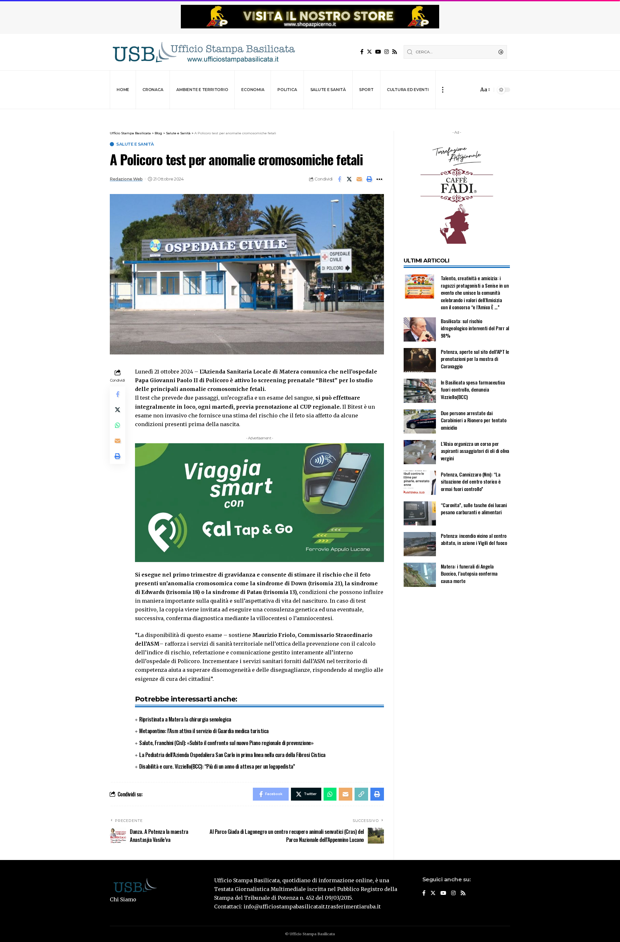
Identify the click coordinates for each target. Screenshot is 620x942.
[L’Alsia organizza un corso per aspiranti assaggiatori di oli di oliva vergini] (420, 452)
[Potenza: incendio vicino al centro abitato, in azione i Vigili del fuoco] (420, 544)
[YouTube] (378, 51)
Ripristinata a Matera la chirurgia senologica (185, 719)
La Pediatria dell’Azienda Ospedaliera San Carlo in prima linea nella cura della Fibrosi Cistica (232, 755)
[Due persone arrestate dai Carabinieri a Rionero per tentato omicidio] (420, 421)
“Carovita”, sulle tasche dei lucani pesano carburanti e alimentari (474, 508)
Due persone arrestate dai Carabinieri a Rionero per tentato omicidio (474, 420)
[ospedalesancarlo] (310, 113)
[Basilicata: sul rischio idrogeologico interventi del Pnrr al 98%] (420, 329)
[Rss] (394, 51)
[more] (442, 89)
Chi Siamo (123, 899)
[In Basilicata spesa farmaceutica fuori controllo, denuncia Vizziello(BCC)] (420, 391)
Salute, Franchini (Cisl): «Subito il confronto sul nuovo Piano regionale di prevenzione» (226, 743)
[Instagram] (386, 51)
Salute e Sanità (135, 144)
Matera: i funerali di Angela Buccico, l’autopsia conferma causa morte (469, 573)
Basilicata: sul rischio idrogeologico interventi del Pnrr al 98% (475, 328)
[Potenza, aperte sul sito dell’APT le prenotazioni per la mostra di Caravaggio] (420, 360)
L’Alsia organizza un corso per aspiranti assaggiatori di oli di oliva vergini (475, 451)
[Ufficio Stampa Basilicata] (203, 52)
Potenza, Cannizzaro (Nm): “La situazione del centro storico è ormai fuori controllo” (471, 481)
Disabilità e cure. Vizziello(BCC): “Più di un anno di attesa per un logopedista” (217, 766)
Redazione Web (126, 179)
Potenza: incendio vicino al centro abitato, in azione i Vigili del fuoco (474, 539)
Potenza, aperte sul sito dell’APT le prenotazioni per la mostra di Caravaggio (475, 359)
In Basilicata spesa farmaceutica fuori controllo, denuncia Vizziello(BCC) (473, 389)
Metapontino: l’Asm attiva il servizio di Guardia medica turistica (204, 731)
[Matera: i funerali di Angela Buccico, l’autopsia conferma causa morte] (420, 575)
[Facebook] (362, 51)
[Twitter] (369, 51)
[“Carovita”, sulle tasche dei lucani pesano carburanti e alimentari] (420, 513)
